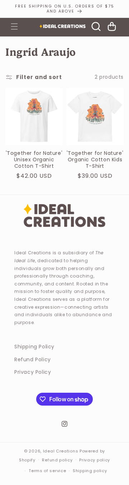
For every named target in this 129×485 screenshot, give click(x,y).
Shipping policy (90, 471)
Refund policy (57, 460)
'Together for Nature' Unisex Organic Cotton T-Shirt (34, 160)
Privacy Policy (32, 372)
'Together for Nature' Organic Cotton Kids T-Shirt (95, 160)
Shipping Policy (34, 346)
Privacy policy (94, 460)
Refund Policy (32, 359)
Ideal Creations (60, 451)
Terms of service (47, 471)
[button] (14, 26)
